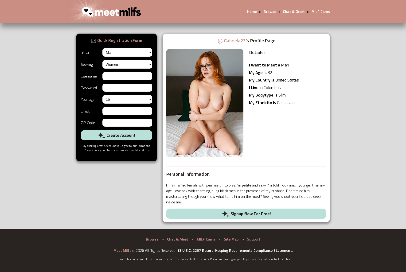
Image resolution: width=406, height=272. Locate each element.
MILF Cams (321, 11)
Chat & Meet (177, 239)
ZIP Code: (88, 122)
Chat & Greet (294, 11)
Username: (89, 76)
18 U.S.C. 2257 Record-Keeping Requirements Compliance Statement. (235, 250)
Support (253, 239)
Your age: (88, 99)
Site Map (231, 239)
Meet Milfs (122, 250)
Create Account (120, 135)
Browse (270, 11)
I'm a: (85, 52)
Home (252, 11)
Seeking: (87, 64)
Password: (89, 87)
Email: (85, 111)
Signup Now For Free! (250, 213)
